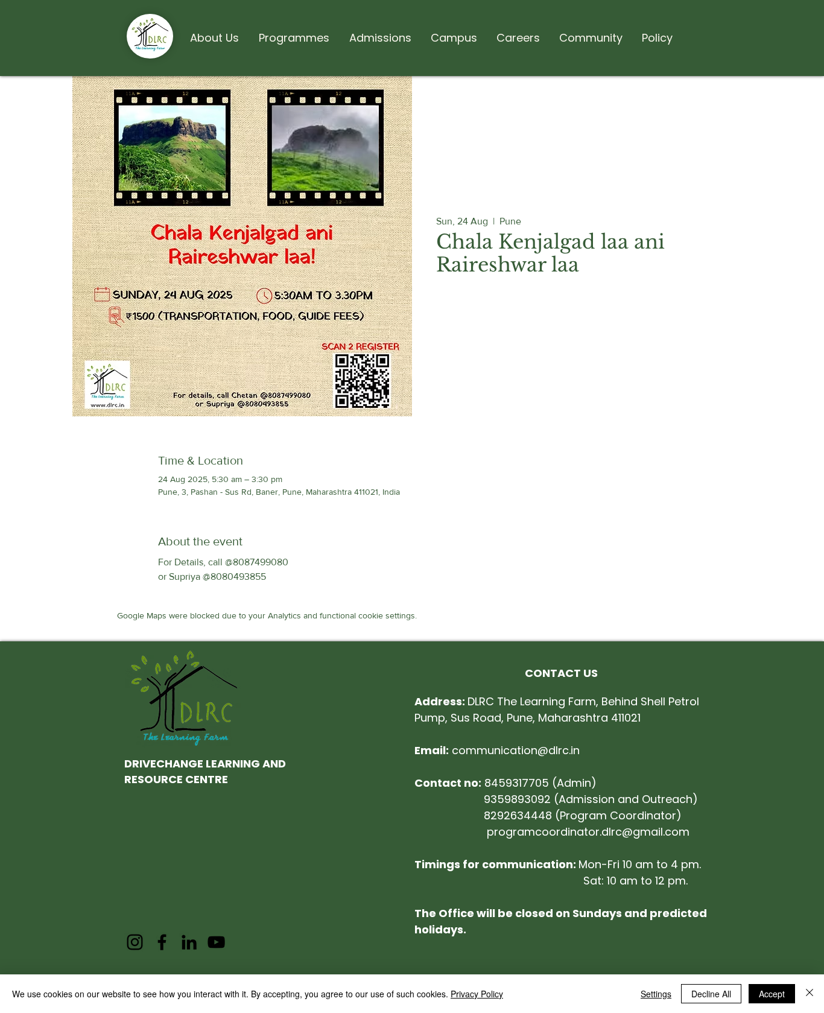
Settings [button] (656, 994)
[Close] (809, 993)
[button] (214, 32)
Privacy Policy (477, 994)
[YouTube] (216, 942)
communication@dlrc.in (497, 750)
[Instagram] (134, 942)
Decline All (711, 994)
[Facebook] (162, 942)
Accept (772, 994)
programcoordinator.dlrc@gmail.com (588, 831)
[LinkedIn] (189, 942)
